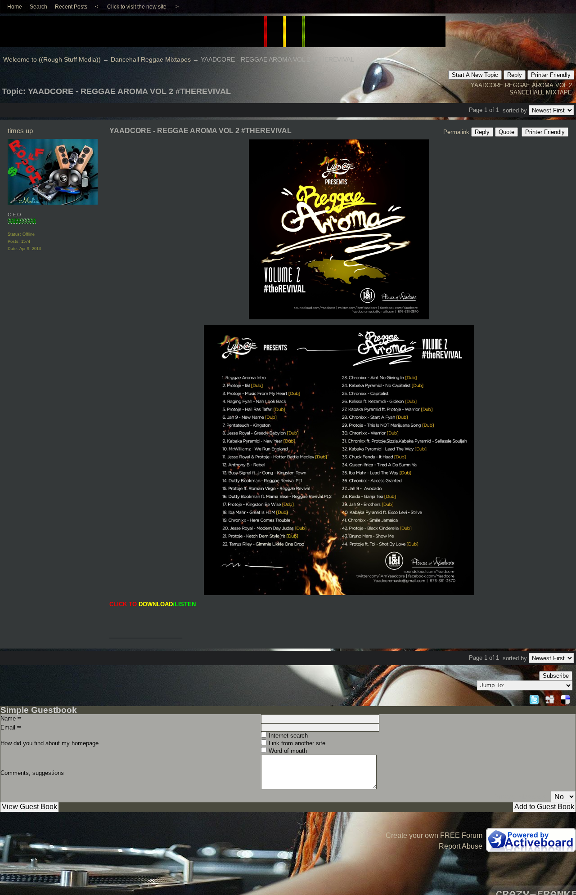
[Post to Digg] (550, 698)
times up (20, 130)
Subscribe (556, 675)
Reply (514, 75)
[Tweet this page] (534, 698)
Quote (506, 132)
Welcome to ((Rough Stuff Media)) (52, 59)
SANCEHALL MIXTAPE (540, 92)
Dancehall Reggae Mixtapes (151, 59)
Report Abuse (460, 846)
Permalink (456, 132)
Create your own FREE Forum (434, 835)
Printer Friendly (551, 75)
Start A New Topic (475, 75)
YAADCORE (487, 85)
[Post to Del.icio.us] (565, 698)
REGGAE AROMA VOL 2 (538, 85)
